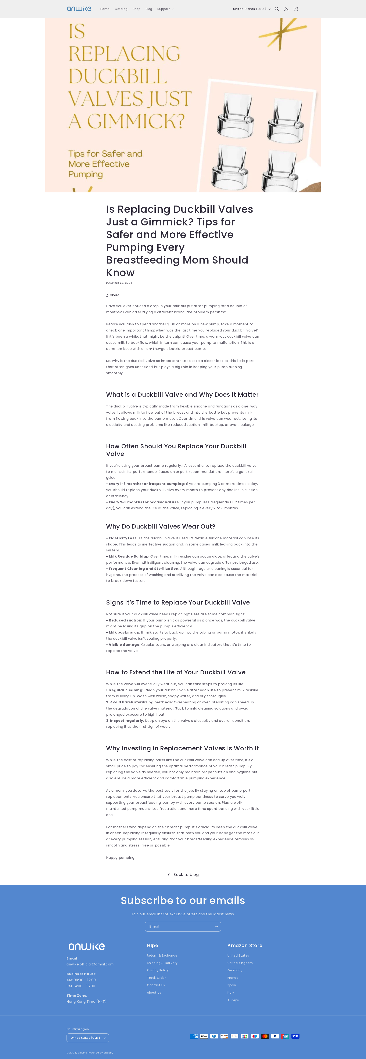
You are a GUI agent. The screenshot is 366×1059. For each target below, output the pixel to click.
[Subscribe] (216, 927)
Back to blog (186, 874)
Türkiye (233, 1000)
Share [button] (114, 295)
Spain (231, 985)
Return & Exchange (162, 955)
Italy (230, 992)
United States (238, 955)
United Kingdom (240, 963)
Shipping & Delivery (162, 963)
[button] (165, 8)
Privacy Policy (158, 970)
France (232, 978)
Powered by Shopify (101, 1052)
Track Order (156, 978)
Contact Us (156, 985)
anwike (82, 1052)
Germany (234, 970)
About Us (154, 992)
